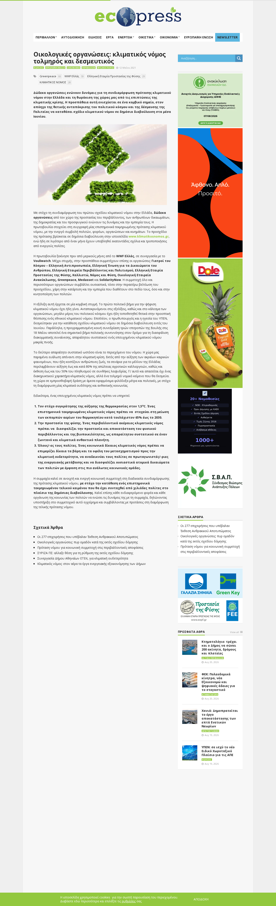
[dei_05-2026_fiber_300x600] (210, 192)
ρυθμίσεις (129, 901)
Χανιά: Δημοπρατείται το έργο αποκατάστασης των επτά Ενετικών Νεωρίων (220, 718)
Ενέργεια (125, 37)
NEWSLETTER (227, 37)
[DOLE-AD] (210, 323)
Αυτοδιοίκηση (72, 37)
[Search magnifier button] (239, 58)
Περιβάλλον (45, 37)
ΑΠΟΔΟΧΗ (201, 899)
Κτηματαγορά (210, 694)
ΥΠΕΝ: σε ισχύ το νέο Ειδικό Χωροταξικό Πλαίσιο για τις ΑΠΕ (218, 751)
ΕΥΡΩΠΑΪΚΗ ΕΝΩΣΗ (198, 37)
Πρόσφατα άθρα (191, 632)
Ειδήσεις (95, 37)
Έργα (110, 37)
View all (234, 632)
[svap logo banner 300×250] (210, 481)
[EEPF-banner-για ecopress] (210, 595)
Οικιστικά (146, 37)
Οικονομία (169, 37)
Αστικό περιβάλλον (212, 658)
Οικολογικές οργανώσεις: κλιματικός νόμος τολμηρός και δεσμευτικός (99, 57)
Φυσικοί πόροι (105, 67)
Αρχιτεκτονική (210, 731)
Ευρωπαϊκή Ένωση (55, 67)
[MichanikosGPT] (205, 421)
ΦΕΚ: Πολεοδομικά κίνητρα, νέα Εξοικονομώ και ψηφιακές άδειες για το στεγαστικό (218, 682)
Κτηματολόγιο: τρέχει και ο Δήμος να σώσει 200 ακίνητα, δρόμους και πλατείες (219, 647)
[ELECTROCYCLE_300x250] (210, 100)
